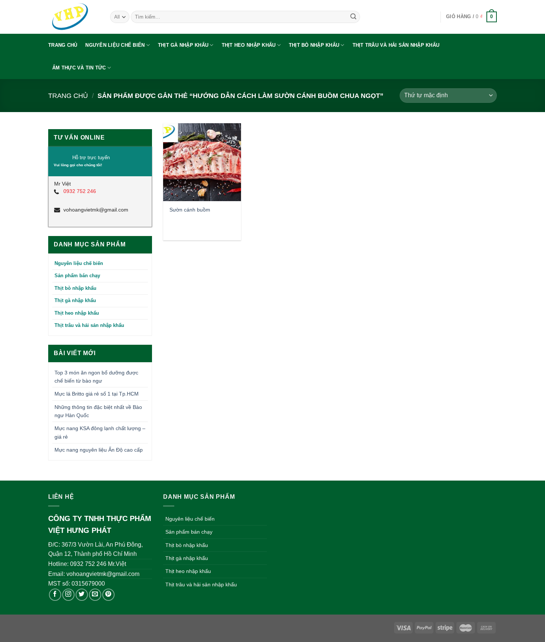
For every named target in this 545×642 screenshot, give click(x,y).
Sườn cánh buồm (189, 210)
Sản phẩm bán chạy (77, 275)
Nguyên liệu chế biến (115, 45)
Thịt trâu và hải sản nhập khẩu (396, 45)
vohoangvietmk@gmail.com (95, 210)
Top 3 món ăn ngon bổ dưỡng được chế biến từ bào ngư (96, 377)
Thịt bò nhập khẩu (314, 45)
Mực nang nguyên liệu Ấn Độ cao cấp (98, 450)
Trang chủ (62, 45)
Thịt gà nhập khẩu (183, 45)
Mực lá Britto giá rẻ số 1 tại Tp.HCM (96, 394)
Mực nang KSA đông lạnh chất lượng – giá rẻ (99, 432)
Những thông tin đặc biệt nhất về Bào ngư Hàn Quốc (98, 411)
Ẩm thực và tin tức (79, 68)
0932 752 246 (79, 191)
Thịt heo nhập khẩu (249, 45)
